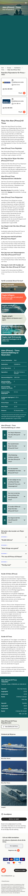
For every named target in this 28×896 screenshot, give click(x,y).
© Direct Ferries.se (5, 881)
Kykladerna (17, 67)
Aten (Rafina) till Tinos (11, 726)
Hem (2, 67)
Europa (9, 67)
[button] (14, 434)
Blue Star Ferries (6, 190)
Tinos (2, 69)
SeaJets (10, 192)
